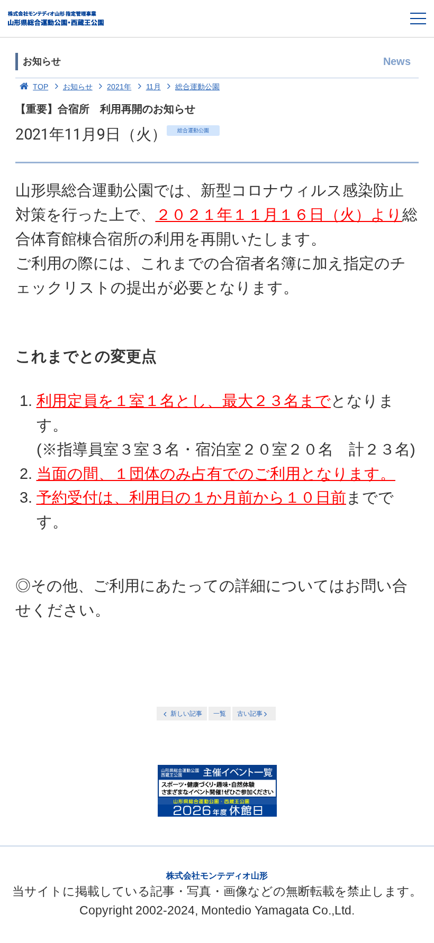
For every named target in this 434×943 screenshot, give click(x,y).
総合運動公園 (197, 86)
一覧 (219, 713)
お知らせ (78, 86)
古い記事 (250, 713)
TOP (40, 86)
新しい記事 (186, 713)
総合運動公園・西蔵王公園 (56, 18)
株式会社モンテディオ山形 (217, 875)
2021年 (119, 86)
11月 (153, 86)
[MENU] (418, 18)
